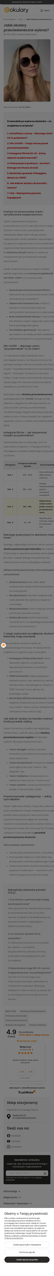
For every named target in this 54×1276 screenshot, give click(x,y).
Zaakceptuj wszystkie (27, 1259)
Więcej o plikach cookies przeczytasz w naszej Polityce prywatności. (25, 1236)
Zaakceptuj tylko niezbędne (27, 1244)
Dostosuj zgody (27, 1252)
